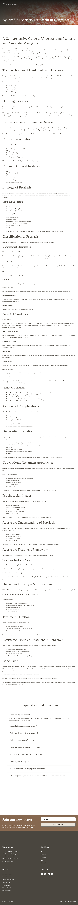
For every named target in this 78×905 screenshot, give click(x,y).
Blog (42, 860)
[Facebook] (42, 874)
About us (43, 854)
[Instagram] (45, 874)
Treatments (43, 857)
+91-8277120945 (9, 861)
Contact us (43, 863)
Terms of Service (72, 901)
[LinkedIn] (49, 874)
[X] (52, 874)
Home (42, 852)
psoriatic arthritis (37, 355)
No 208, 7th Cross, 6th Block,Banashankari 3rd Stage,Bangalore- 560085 (12, 854)
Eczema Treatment (6, 876)
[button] (39, 715)
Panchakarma (27, 565)
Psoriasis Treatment (7, 874)
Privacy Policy (63, 901)
